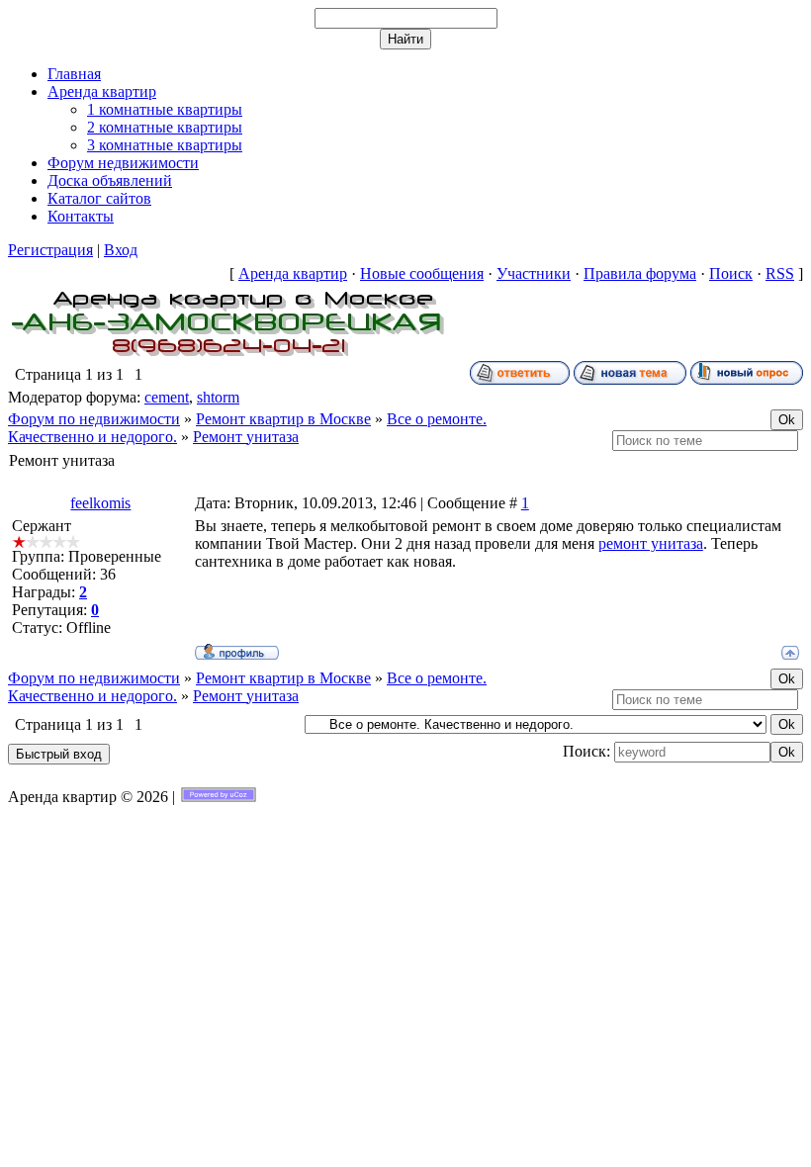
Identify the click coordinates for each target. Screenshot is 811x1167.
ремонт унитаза (650, 543)
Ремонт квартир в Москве (283, 418)
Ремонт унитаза (246, 436)
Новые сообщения (422, 273)
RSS (780, 273)
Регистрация (50, 249)
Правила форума (640, 273)
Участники (533, 273)
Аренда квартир (292, 273)
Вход (120, 249)
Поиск (731, 273)
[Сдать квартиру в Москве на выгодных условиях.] (228, 355)
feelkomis (100, 502)
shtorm (218, 397)
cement (166, 397)
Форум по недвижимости (94, 418)
